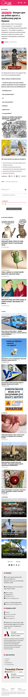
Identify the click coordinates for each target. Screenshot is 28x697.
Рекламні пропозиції (11, 614)
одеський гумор (14, 181)
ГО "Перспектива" (9, 664)
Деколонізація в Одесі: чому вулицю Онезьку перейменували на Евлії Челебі (13, 554)
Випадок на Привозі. (9, 173)
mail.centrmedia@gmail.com (12, 598)
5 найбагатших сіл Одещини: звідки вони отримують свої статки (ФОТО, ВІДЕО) (13, 513)
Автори (18, 561)
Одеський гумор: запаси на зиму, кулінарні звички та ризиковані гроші (12, 243)
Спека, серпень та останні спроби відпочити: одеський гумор (12, 273)
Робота (6, 661)
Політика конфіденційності (4, 689)
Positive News (8, 181)
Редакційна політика (13, 689)
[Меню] (21, 3)
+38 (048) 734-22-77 (10, 596)
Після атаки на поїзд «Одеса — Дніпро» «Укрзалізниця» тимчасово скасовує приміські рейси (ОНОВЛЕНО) (14, 333)
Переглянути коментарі (14, 208)
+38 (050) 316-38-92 (10, 616)
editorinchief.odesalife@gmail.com (14, 604)
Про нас (10, 561)
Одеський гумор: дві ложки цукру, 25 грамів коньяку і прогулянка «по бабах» (13, 301)
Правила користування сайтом (22, 689)
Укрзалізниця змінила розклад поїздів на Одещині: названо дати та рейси (12, 383)
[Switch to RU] (24, 3)
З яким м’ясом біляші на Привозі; (12, 171)
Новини (5, 9)
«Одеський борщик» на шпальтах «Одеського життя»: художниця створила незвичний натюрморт (13, 491)
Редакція (6, 42)
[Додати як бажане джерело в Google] (23, 176)
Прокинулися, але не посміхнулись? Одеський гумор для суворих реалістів (13, 359)
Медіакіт (8, 612)
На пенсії (7, 659)
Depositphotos (8, 662)
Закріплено (19, 3)
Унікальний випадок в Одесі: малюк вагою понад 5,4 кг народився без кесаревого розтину (12, 436)
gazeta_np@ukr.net (10, 618)
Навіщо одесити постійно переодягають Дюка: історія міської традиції (13, 533)
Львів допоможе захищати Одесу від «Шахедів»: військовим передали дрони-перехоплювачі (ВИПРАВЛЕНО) (12, 464)
